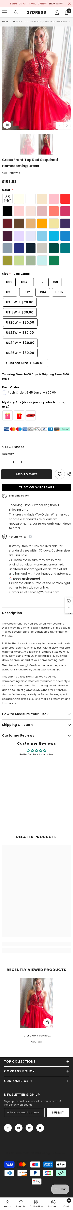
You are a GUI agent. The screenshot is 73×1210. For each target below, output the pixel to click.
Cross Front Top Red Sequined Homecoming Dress (36, 1036)
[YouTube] (40, 1128)
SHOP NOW (56, 3)
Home (5, 21)
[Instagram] (19, 1128)
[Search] (16, 12)
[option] (36, 3)
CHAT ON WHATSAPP (36, 487)
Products (18, 21)
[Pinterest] (29, 1128)
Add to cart (27, 474)
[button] (59, 125)
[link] (36, 944)
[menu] (4, 12)
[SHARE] (68, 474)
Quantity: (8, 453)
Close (69, 3)
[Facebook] (8, 1128)
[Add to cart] (47, 1022)
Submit (58, 1112)
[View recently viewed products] (69, 601)
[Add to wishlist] (60, 474)
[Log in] (57, 12)
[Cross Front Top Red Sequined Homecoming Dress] (36, 1003)
